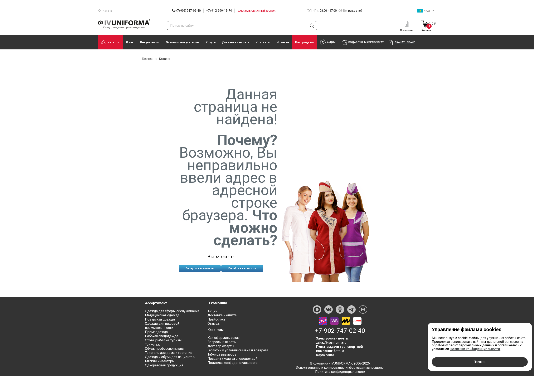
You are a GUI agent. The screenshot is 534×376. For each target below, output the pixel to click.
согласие (512, 342)
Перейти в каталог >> (242, 268)
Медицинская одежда (162, 315)
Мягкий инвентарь (159, 361)
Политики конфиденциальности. (475, 349)
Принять (480, 361)
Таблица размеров (222, 354)
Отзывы (214, 324)
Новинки (283, 42)
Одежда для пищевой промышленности (162, 326)
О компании (217, 303)
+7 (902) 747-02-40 (188, 10)
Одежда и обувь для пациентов (170, 357)
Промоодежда (156, 332)
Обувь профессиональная (165, 349)
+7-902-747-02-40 (340, 330)
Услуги (211, 42)
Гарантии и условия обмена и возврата (238, 350)
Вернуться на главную (200, 268)
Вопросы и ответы (222, 342)
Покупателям (150, 42)
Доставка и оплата (235, 42)
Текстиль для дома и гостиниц (168, 353)
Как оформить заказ (223, 338)
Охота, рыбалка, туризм (163, 340)
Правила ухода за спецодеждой (232, 359)
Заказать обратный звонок (256, 10)
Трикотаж (152, 344)
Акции (212, 311)
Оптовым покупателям (182, 42)
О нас (130, 42)
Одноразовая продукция (164, 365)
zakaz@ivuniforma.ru (331, 343)
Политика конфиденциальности (232, 363)
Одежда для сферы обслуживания (172, 311)
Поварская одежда (160, 319)
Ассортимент (156, 303)
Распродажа (304, 42)
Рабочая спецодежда (161, 336)
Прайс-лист (216, 319)
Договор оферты (221, 346)
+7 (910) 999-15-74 (219, 10)
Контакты (263, 42)
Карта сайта (325, 355)
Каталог (114, 42)
